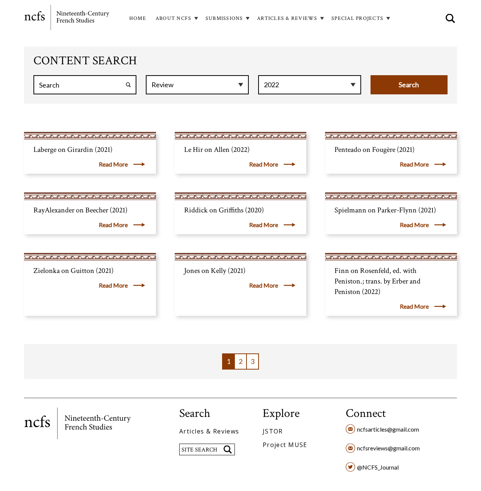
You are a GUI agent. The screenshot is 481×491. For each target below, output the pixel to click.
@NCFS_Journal (378, 467)
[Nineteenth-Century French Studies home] (67, 19)
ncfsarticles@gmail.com (388, 429)
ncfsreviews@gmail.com (388, 448)
